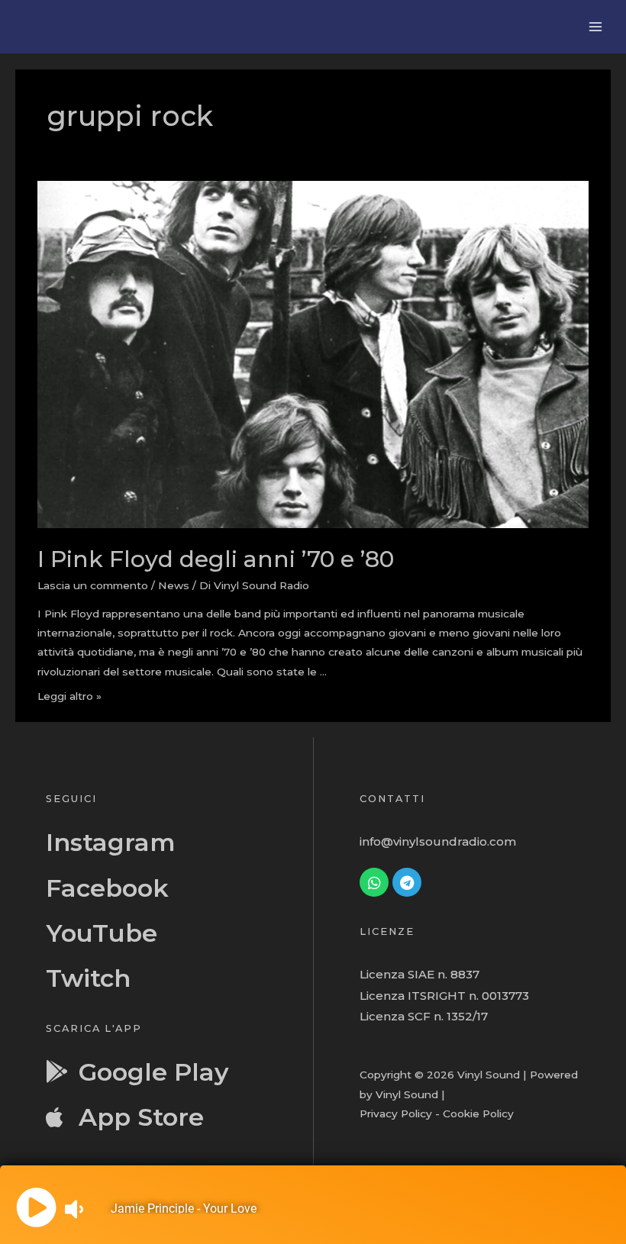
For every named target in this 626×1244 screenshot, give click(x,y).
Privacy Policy (396, 1113)
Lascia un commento (92, 585)
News (173, 585)
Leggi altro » (69, 696)
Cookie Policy (478, 1113)
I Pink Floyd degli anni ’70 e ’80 (215, 559)
